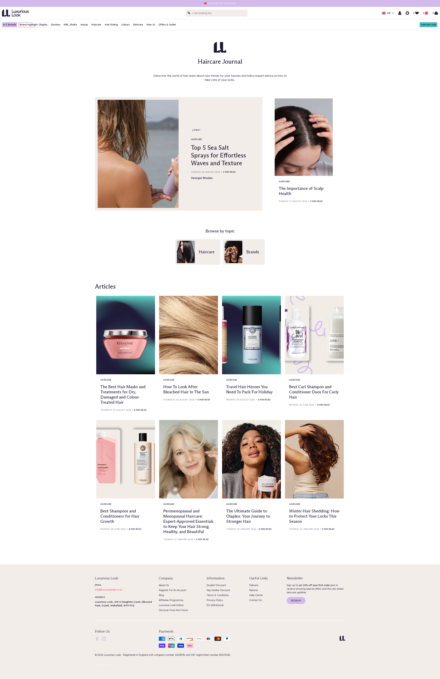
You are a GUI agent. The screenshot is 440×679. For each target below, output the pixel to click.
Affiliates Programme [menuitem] (171, 600)
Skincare (138, 24)
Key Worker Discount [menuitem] (218, 590)
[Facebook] (97, 638)
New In (150, 24)
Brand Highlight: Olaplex (33, 24)
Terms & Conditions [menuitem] (218, 595)
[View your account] (400, 13)
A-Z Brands (9, 24)
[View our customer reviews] (407, 13)
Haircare (96, 24)
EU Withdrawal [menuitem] (215, 605)
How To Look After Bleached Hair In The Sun (186, 389)
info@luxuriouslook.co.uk (108, 589)
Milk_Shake (70, 24)
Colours (125, 24)
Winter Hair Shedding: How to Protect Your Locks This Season (314, 516)
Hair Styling (111, 24)
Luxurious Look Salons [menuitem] (171, 605)
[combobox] (217, 13)
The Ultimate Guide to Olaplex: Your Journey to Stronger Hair (248, 516)
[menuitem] (97, 639)
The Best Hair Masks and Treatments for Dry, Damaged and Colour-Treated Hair (123, 394)
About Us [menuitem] (164, 585)
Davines (55, 24)
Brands (252, 251)
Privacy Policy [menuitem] (215, 600)
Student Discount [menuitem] (216, 585)
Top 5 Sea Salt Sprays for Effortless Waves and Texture (218, 155)
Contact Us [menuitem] (255, 600)
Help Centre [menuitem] (256, 595)
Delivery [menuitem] (253, 585)
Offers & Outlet (167, 24)
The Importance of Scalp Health (301, 191)
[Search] (189, 13)
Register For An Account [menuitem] (172, 590)
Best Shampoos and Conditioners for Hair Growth (119, 516)
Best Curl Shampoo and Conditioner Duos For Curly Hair (314, 392)
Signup (296, 600)
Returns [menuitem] (253, 590)
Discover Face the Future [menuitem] (173, 610)
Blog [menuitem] (161, 595)
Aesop (84, 24)
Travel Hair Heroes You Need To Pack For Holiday (249, 389)
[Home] (342, 638)
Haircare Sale (428, 24)
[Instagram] (104, 638)
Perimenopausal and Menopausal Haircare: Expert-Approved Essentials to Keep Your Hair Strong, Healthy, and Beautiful (188, 521)
